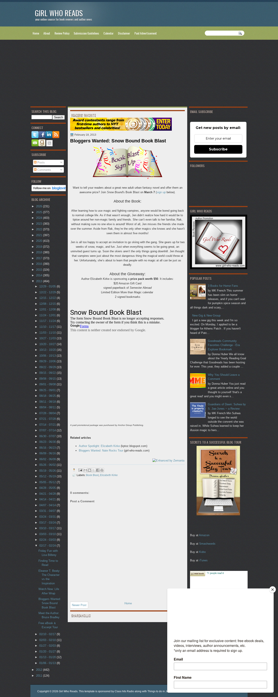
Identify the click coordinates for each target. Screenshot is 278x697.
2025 (39, 212)
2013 (39, 281)
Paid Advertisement (145, 33)
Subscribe (218, 149)
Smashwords (207, 543)
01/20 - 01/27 (48, 651)
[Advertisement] (139, 74)
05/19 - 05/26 (48, 470)
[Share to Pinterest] (102, 470)
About (46, 33)
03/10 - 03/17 (48, 528)
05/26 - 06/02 (48, 464)
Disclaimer (124, 33)
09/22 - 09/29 (48, 367)
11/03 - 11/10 (48, 332)
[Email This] (85, 470)
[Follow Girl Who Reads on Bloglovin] (50, 190)
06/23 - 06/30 (48, 441)
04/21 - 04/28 (48, 493)
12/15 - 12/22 (48, 298)
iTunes (203, 560)
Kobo (202, 552)
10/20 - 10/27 (48, 344)
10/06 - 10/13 (48, 355)
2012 (39, 669)
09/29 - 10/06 (48, 361)
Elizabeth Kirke (109, 475)
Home (36, 33)
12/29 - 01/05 (48, 286)
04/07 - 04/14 (48, 505)
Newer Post (79, 605)
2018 (39, 252)
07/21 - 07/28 (48, 418)
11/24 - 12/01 (48, 315)
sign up (161, 192)
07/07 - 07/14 (48, 430)
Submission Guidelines (86, 33)
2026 (39, 206)
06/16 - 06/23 (48, 447)
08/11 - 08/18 (48, 401)
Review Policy (62, 33)
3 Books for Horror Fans (223, 285)
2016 (39, 263)
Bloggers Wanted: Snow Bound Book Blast (49, 603)
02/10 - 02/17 (48, 634)
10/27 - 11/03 (48, 338)
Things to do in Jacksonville (163, 691)
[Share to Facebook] (98, 470)
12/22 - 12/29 (48, 292)
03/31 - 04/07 (48, 510)
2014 (39, 275)
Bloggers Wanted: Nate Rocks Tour (101, 450)
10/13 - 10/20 (48, 349)
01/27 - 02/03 (48, 645)
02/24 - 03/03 (48, 539)
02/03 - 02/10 (48, 640)
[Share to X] (93, 470)
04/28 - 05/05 (48, 487)
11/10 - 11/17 (48, 326)
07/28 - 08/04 (48, 413)
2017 (39, 258)
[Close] (272, 589)
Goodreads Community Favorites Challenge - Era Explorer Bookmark (224, 345)
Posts (40, 162)
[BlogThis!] (89, 470)
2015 (39, 269)
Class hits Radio (124, 691)
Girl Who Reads (59, 12)
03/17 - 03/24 (48, 522)
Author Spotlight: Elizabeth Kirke (99, 446)
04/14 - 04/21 (48, 499)
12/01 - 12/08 (48, 309)
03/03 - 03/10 (48, 534)
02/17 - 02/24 (48, 545)
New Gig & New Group (206, 315)
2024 (39, 217)
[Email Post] (80, 469)
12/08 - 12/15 (48, 303)
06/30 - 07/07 (48, 436)
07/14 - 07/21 (48, 424)
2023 (39, 223)
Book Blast (92, 475)
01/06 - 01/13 (48, 663)
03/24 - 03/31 (48, 516)
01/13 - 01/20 (48, 657)
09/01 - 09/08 (48, 384)
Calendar (108, 33)
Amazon (204, 535)
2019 (39, 246)
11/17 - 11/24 (48, 321)
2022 (39, 229)
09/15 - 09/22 (48, 372)
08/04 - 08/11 (48, 407)
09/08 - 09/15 (48, 378)
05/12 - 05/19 (48, 476)
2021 (39, 235)
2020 (39, 240)
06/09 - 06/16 (48, 453)
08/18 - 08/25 (48, 395)
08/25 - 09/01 (48, 390)
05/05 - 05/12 (48, 482)
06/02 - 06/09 (48, 459)
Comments (43, 169)
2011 (39, 675)
